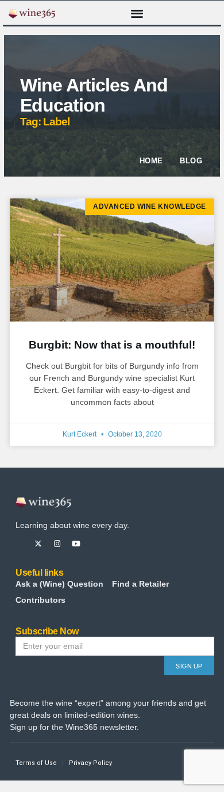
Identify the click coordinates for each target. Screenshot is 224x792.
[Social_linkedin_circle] (114, 544)
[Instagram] (57, 544)
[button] (138, 13)
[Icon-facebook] (19, 544)
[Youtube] (76, 544)
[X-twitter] (38, 544)
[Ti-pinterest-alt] (95, 544)
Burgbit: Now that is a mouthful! (112, 345)
